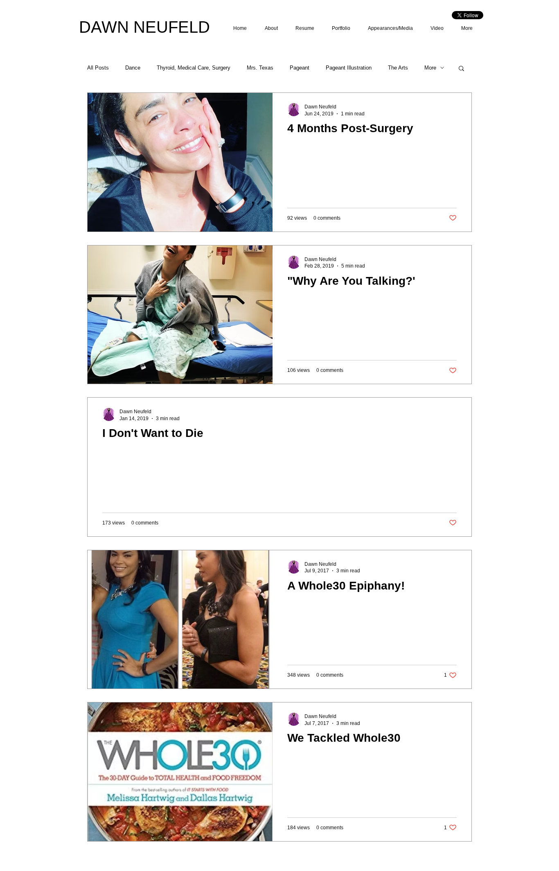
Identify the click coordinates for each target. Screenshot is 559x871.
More (430, 68)
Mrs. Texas (260, 68)
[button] (461, 69)
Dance (132, 68)
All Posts (98, 68)
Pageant (299, 68)
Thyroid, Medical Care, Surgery (193, 68)
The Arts (398, 68)
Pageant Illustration (349, 68)
